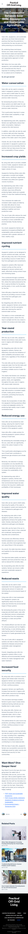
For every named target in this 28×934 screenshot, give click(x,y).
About (7, 924)
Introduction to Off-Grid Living (14, 915)
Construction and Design (8, 913)
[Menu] (2, 4)
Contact (17, 924)
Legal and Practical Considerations (13, 917)
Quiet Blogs (14, 932)
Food (24, 913)
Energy (19, 913)
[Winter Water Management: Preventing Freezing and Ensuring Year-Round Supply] (14, 833)
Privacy (9, 924)
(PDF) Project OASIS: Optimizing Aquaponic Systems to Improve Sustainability (15, 800)
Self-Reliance (11, 920)
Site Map (20, 924)
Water (22, 28)
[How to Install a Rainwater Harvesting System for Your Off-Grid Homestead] (14, 877)
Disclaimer (13, 924)
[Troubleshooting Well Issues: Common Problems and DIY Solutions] (14, 855)
